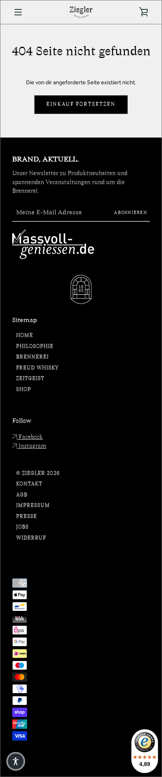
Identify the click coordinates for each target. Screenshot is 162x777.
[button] (15, 761)
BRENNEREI (32, 357)
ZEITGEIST (30, 379)
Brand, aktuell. (45, 159)
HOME (24, 336)
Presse (26, 517)
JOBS (22, 527)
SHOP (23, 390)
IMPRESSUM (33, 506)
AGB (22, 495)
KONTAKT (29, 484)
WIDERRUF (31, 538)
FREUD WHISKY (37, 368)
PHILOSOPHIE (34, 347)
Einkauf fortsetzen (81, 104)
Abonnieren (130, 212)
